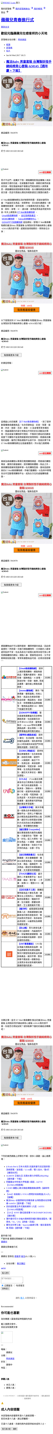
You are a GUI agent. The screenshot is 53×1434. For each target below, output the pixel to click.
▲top (3, 1268)
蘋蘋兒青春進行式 (17, 20)
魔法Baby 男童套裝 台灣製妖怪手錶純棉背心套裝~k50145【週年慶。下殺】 (29, 66)
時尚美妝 (22, 40)
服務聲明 (27, 1398)
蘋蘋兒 (4, 1242)
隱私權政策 (45, 1396)
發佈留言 (5, 1289)
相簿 (8, 45)
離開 (14, 1429)
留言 (23, 1256)
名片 (8, 51)
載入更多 (5, 1273)
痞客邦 (17, 1256)
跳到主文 (5, 27)
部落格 (9, 48)
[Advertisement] (26, 397)
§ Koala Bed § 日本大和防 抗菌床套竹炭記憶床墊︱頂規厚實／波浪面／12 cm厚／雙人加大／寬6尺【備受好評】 (29, 1169)
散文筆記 (21, 1263)
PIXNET (12, 1396)
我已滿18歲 (6, 1429)
